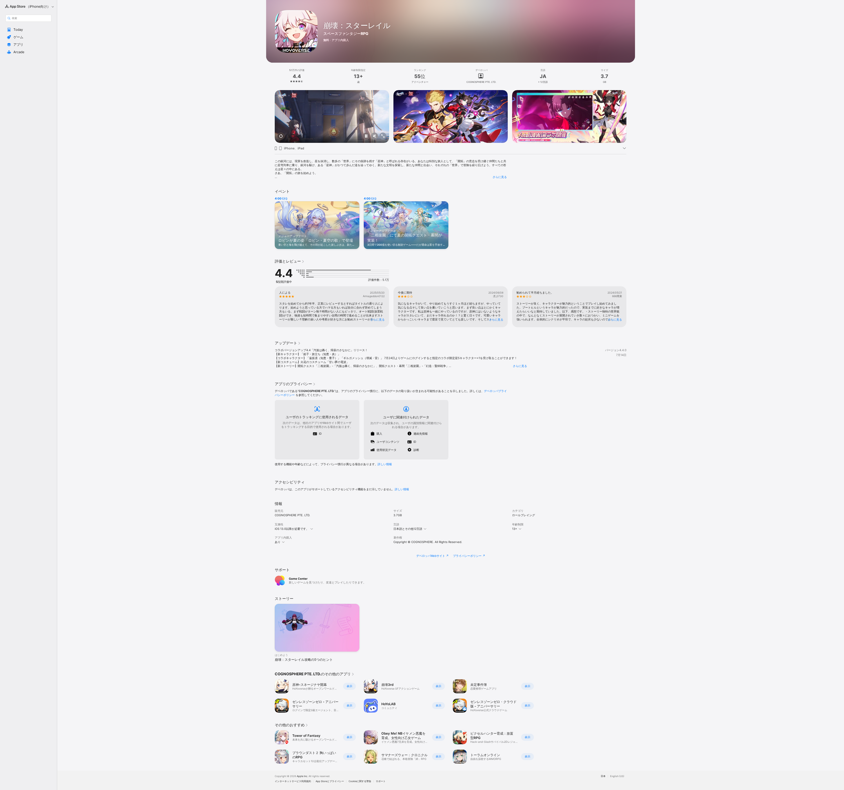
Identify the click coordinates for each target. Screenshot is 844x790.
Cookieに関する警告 (360, 781)
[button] (28, 29)
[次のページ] (631, 116)
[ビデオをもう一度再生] (280, 136)
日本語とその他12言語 (407, 528)
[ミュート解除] (374, 136)
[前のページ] (270, 116)
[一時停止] (366, 136)
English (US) (617, 776)
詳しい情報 (385, 464)
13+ (514, 528)
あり (277, 542)
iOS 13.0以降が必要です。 (292, 528)
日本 (603, 776)
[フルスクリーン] (382, 136)
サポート (381, 781)
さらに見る (500, 177)
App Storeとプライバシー (330, 781)
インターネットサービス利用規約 (293, 781)
